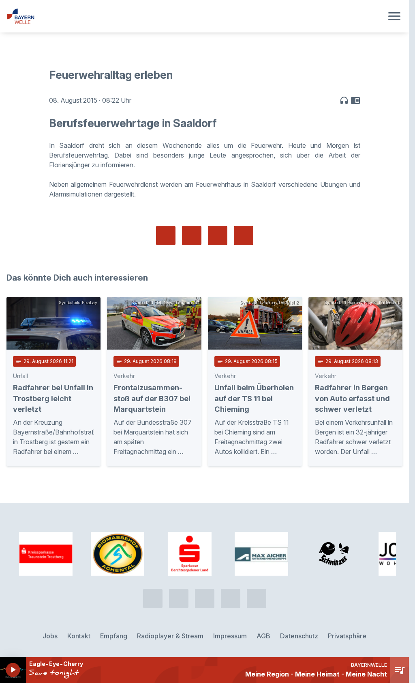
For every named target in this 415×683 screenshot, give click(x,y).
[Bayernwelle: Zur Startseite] (194, 16)
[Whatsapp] (178, 598)
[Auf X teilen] (191, 235)
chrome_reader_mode (355, 100)
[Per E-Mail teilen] (243, 235)
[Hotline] (153, 598)
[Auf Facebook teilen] (165, 235)
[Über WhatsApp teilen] (217, 235)
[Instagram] (230, 598)
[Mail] (256, 598)
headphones (344, 100)
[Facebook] (204, 598)
